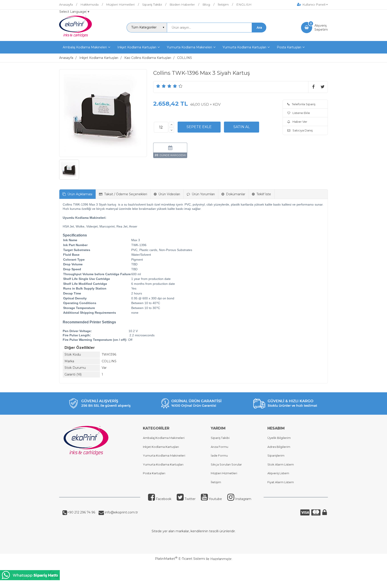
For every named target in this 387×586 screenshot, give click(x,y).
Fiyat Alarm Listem (280, 482)
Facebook (163, 499)
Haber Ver (299, 121)
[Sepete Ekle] (199, 127)
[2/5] (161, 86)
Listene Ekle (301, 113)
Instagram (243, 499)
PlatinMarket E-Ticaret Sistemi (180, 559)
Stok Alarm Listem (280, 464)
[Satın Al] (241, 127)
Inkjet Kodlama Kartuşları (161, 447)
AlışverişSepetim (321, 28)
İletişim (216, 482)
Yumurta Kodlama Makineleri (164, 455)
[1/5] (158, 86)
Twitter (190, 499)
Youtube (215, 499)
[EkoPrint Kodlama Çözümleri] (75, 37)
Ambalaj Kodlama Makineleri (164, 438)
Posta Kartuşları (154, 473)
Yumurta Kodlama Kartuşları (163, 464)
